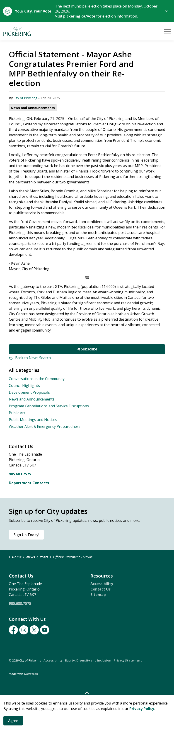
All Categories (24, 370)
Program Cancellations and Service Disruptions (49, 405)
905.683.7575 (20, 474)
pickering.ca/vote (79, 16)
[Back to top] (87, 693)
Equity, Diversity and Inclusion (88, 660)
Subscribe (88, 349)
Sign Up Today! (26, 534)
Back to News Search (33, 357)
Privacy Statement (128, 660)
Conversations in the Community (37, 378)
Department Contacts (29, 482)
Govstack (31, 674)
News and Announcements (33, 108)
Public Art (17, 412)
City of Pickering (25, 98)
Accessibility (101, 583)
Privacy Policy (141, 708)
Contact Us (100, 589)
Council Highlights (24, 385)
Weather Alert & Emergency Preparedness (44, 426)
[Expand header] (167, 31)
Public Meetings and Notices (33, 419)
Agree (13, 720)
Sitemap (98, 594)
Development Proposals (29, 392)
